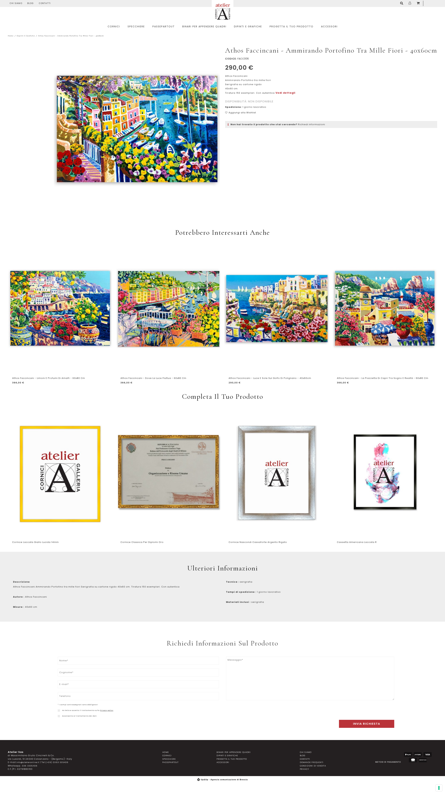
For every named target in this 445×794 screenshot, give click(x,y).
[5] (439, 788)
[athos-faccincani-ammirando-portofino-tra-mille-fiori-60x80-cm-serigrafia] (137, 129)
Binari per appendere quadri (233, 752)
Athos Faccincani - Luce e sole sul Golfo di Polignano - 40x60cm (270, 378)
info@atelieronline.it (27, 762)
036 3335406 (29, 765)
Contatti (45, 3)
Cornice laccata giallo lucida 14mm (35, 542)
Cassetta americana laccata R (357, 542)
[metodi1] (408, 754)
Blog (30, 3)
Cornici (167, 755)
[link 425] (59, 710)
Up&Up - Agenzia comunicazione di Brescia (224, 780)
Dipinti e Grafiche (26, 36)
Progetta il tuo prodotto (232, 759)
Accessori (223, 762)
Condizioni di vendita (313, 765)
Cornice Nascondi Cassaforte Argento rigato (258, 542)
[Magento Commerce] (222, 11)
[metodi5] (423, 760)
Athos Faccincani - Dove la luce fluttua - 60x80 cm (153, 378)
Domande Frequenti (311, 762)
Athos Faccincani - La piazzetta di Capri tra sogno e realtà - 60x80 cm (382, 378)
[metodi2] (418, 754)
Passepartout (170, 762)
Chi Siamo (16, 3)
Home (11, 36)
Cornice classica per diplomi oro (142, 542)
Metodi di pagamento (388, 761)
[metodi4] (413, 760)
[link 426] (59, 716)
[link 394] (402, 3)
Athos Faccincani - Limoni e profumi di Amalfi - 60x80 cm (48, 378)
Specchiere (169, 759)
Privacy (304, 769)
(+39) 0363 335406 (57, 762)
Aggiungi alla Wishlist (242, 112)
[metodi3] (427, 754)
